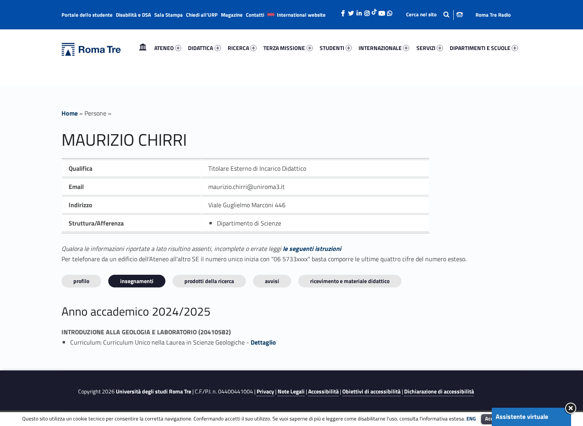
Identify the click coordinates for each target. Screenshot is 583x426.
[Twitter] (351, 11)
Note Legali (291, 391)
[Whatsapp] (389, 11)
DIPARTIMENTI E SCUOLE (480, 48)
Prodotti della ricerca (209, 281)
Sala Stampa (168, 15)
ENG (471, 418)
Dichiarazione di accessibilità (439, 391)
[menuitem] (143, 48)
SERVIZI (425, 48)
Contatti (255, 15)
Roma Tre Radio (493, 15)
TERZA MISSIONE (284, 48)
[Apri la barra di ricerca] (434, 14)
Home (143, 48)
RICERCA (238, 48)
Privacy (265, 391)
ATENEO (164, 48)
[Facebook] (343, 11)
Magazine (232, 15)
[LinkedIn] (358, 11)
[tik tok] (374, 11)
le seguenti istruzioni (312, 248)
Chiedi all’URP (202, 15)
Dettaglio (263, 342)
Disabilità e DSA (133, 15)
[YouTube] (381, 11)
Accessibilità (323, 391)
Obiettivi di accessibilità (371, 391)
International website (301, 15)
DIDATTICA (200, 48)
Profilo (81, 281)
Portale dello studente (87, 15)
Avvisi (272, 281)
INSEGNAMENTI (136, 281)
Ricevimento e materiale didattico (349, 281)
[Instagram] (366, 11)
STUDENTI (332, 48)
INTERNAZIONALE (380, 48)
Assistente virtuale (522, 416)
